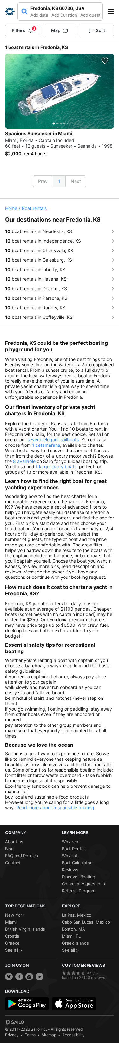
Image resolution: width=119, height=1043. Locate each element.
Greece (12, 943)
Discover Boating (78, 876)
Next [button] (76, 181)
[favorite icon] (105, 60)
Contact (13, 862)
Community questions (83, 883)
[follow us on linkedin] (39, 976)
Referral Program (78, 890)
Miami (11, 922)
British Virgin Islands (25, 929)
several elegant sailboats (53, 439)
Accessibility (73, 1035)
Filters (23, 30)
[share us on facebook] (19, 976)
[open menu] (113, 11)
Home (11, 208)
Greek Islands (75, 943)
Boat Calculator (77, 862)
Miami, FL (71, 936)
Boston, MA (73, 929)
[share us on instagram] (29, 976)
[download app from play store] (27, 1003)
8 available (24, 461)
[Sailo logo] (14, 1022)
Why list (69, 855)
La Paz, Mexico (76, 915)
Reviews (70, 869)
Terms (30, 1035)
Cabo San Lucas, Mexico (86, 922)
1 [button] (59, 181)
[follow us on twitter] (9, 976)
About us (14, 841)
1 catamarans (46, 445)
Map (56, 30)
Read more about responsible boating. (56, 807)
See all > (13, 950)
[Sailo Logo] (10, 11)
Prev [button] (43, 181)
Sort (100, 30)
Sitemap (49, 1035)
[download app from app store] (74, 1003)
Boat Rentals (74, 848)
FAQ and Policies (21, 855)
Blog (9, 848)
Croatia (12, 936)
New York (14, 915)
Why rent (71, 841)
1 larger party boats (56, 466)
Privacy (12, 1035)
